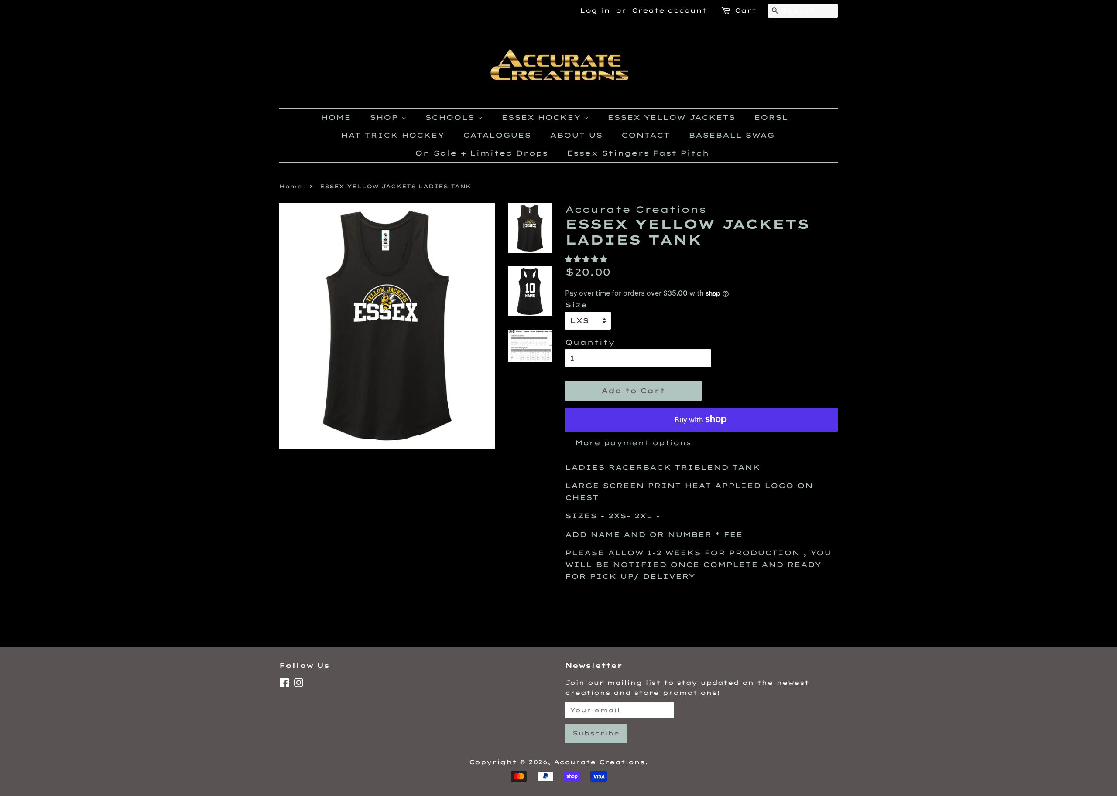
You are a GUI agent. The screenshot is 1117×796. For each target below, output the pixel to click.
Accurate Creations (599, 761)
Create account (669, 10)
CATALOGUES (497, 135)
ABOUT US (576, 135)
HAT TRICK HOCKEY (392, 135)
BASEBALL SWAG (731, 135)
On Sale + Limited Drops (481, 153)
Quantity (590, 342)
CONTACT (645, 135)
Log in (595, 10)
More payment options (633, 443)
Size (576, 304)
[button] (587, 259)
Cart (745, 10)
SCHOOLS (451, 117)
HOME (336, 117)
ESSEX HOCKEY (542, 117)
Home (290, 186)
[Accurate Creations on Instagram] (298, 684)
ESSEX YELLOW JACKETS (671, 117)
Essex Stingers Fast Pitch (638, 153)
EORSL (771, 117)
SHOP (385, 117)
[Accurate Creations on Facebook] (284, 684)
